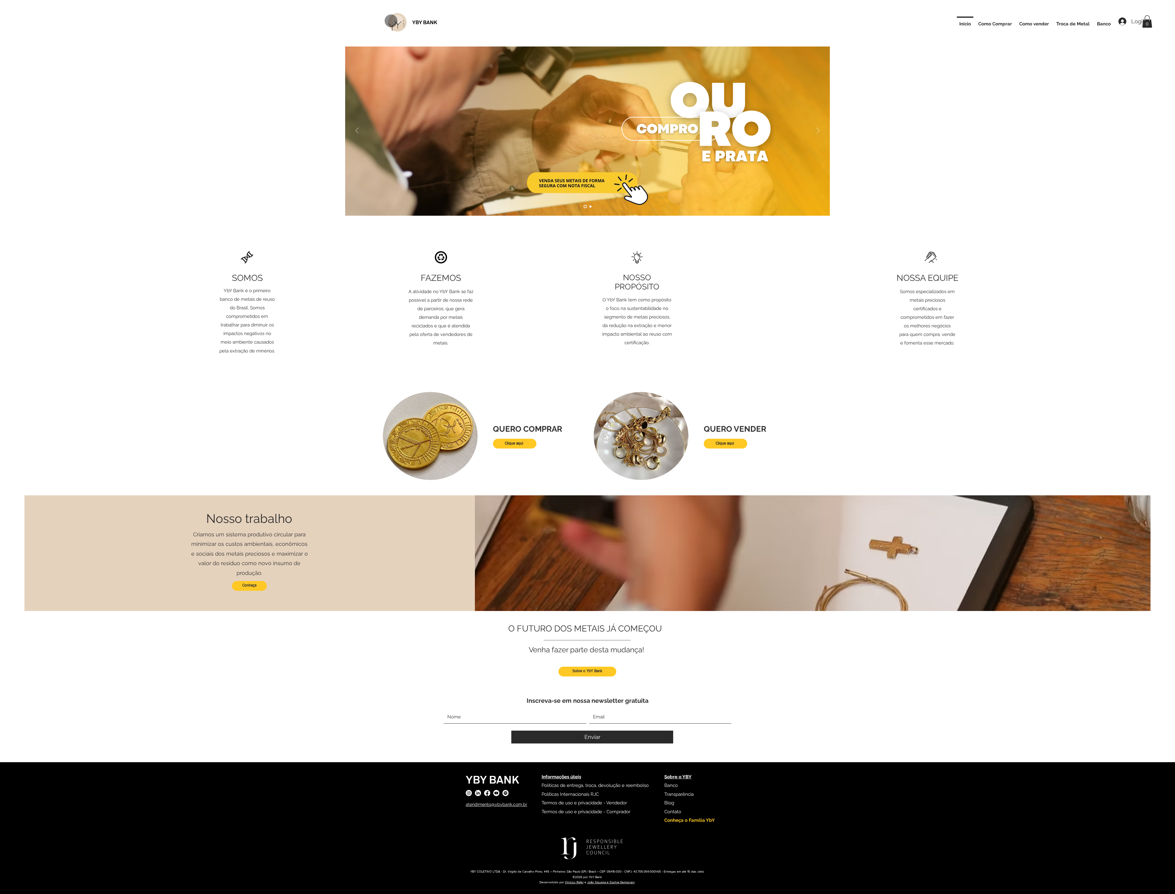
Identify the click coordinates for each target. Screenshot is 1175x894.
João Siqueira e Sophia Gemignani (611, 882)
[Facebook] (487, 793)
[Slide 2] (590, 206)
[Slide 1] (585, 206)
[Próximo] (817, 131)
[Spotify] (505, 793)
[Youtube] (496, 793)
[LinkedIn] (478, 793)
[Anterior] (357, 131)
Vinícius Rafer (574, 882)
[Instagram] (469, 793)
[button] (1147, 21)
